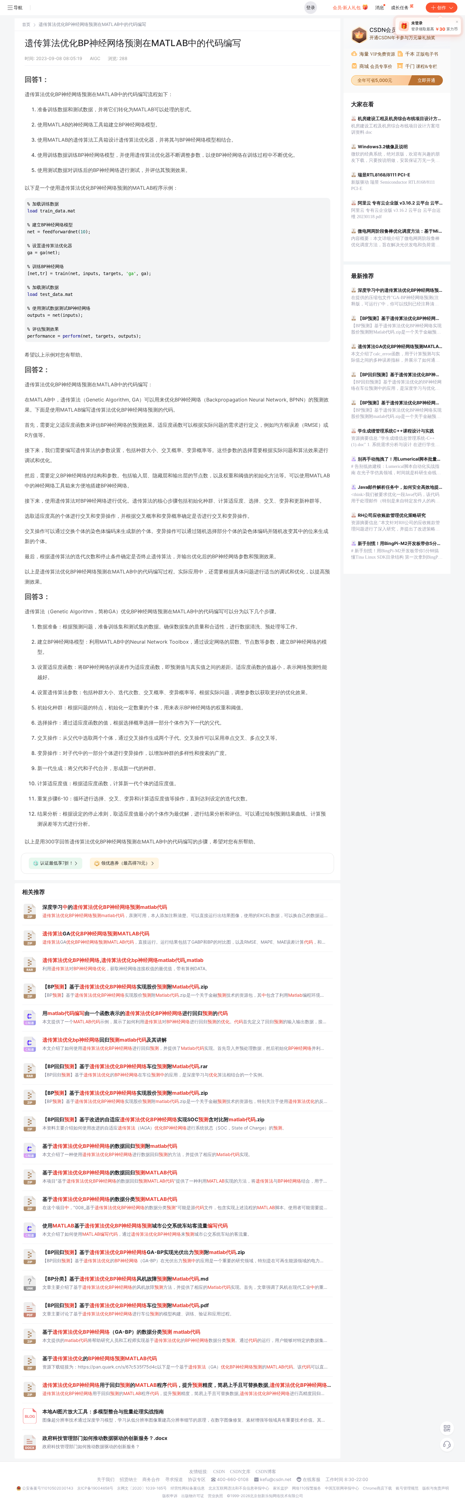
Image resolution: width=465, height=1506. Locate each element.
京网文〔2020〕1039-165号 (142, 1488)
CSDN (219, 1471)
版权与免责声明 (435, 1488)
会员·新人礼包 (347, 7)
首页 (26, 24)
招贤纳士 (128, 1479)
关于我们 (106, 1479)
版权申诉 (169, 1495)
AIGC (95, 58)
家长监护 (280, 1488)
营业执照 (215, 1495)
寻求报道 (174, 1479)
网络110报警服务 (306, 1488)
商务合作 (151, 1479)
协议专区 (197, 1479)
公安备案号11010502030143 (47, 1488)
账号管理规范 (407, 1488)
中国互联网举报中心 (342, 1488)
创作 (441, 7)
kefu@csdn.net (275, 1479)
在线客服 (311, 1479)
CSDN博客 (266, 1471)
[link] (26, 24)
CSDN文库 (240, 1471)
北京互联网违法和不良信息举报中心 (238, 1488)
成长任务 (400, 7)
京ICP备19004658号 (95, 1488)
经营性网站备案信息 (187, 1488)
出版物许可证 (192, 1495)
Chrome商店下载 (377, 1488)
